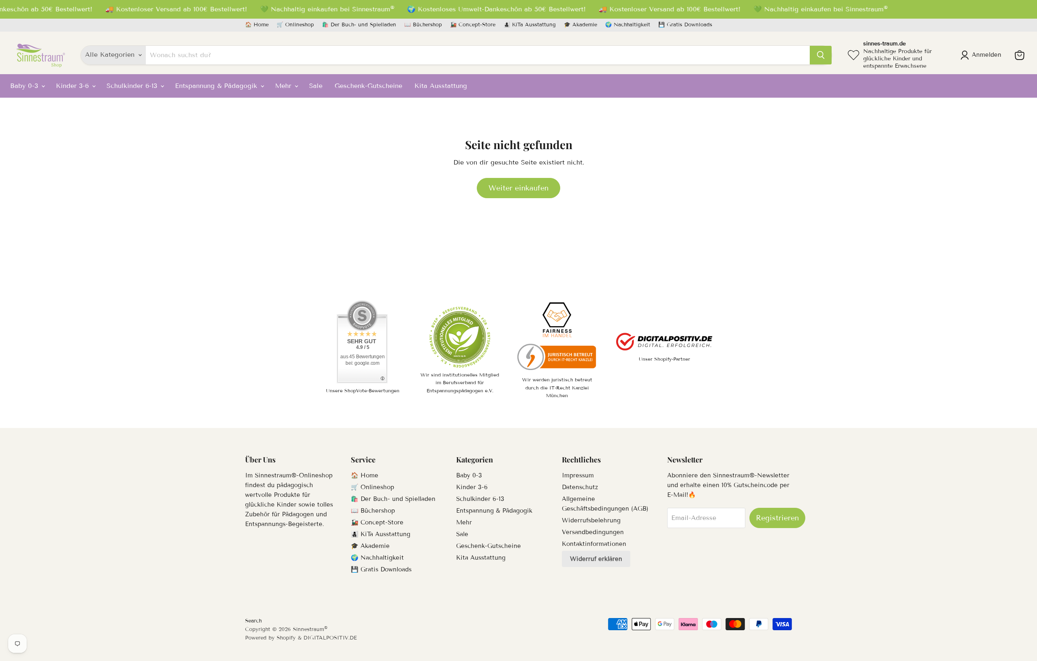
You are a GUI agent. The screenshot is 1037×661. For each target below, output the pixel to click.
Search (253, 621)
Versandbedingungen (593, 532)
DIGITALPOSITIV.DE (330, 638)
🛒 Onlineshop (295, 25)
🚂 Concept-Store (472, 25)
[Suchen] (821, 55)
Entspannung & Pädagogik (217, 86)
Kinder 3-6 (73, 86)
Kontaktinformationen (594, 544)
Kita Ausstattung (440, 86)
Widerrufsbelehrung (591, 520)
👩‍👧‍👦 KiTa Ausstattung (530, 25)
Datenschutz (580, 487)
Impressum (578, 475)
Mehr (284, 86)
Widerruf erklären (596, 559)
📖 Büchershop (423, 25)
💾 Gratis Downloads (685, 25)
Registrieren (777, 517)
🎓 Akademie (580, 25)
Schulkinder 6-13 (133, 86)
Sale (315, 86)
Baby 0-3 (25, 86)
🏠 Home (257, 25)
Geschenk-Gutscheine (368, 86)
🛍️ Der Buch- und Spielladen (359, 25)
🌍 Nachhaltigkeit (627, 25)
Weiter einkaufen (518, 188)
